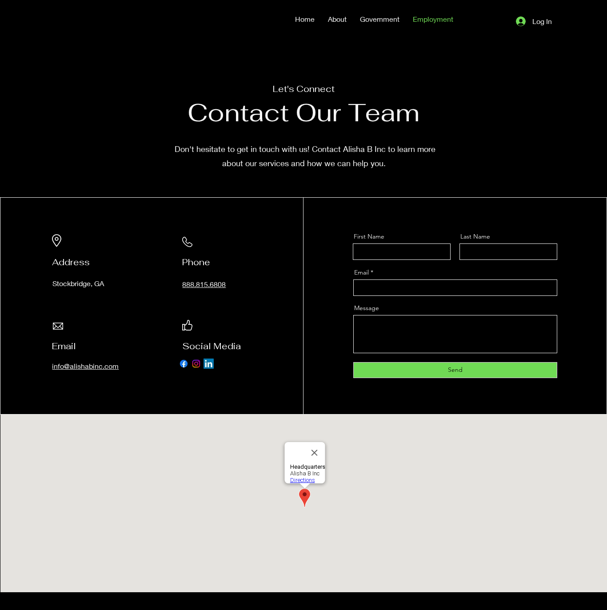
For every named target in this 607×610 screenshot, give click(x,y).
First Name (369, 236)
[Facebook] (184, 364)
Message (366, 308)
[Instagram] (196, 364)
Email (361, 272)
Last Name (475, 236)
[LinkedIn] (209, 364)
